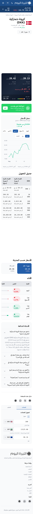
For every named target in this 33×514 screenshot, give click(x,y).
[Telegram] (19, 501)
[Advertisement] (16, 53)
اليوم (27, 131)
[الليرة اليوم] (20, 454)
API (30, 493)
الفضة (30, 472)
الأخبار (30, 480)
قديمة (6, 32)
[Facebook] (30, 501)
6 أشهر (4, 131)
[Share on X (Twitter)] (25, 400)
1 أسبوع (22, 131)
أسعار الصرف (28, 467)
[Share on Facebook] (30, 400)
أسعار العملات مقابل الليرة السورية (23, 15)
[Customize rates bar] (2, 9)
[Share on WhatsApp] (20, 400)
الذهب (9, 407)
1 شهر (15, 131)
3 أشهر (9, 131)
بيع (23, 136)
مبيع (25, 416)
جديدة (10, 32)
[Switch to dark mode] (12, 3)
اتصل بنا (29, 491)
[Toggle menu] (3, 3)
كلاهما (14, 32)
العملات (24, 407)
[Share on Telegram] (15, 400)
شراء (27, 136)
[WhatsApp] (24, 501)
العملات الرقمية (28, 474)
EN (8, 3)
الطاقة (30, 477)
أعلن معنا (29, 488)
